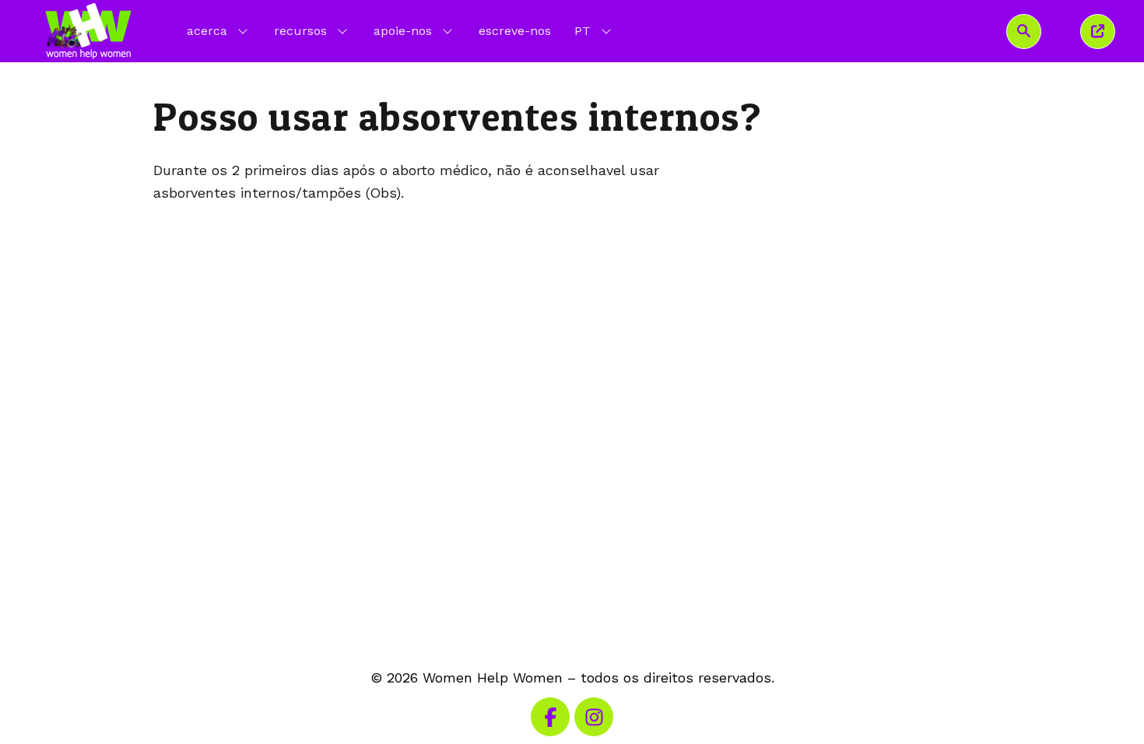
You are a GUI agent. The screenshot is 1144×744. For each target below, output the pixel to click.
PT (594, 30)
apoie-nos (403, 30)
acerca (207, 30)
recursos (300, 30)
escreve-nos (515, 30)
